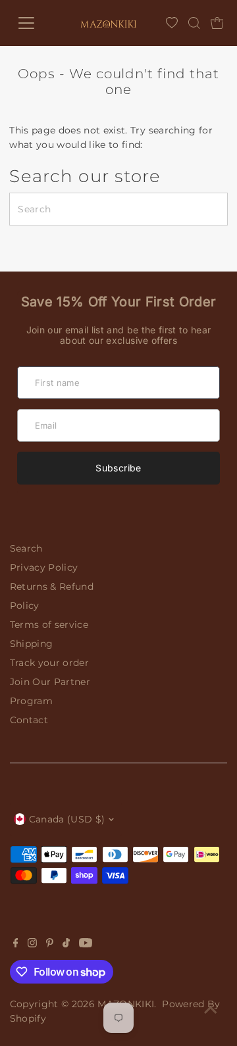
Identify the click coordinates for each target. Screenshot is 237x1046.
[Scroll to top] (211, 1010)
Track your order (49, 662)
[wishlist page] (171, 23)
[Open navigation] (32, 23)
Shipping (31, 643)
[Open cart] (217, 23)
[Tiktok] (66, 944)
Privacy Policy (44, 567)
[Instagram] (32, 944)
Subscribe (118, 467)
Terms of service (49, 624)
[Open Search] (194, 23)
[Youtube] (85, 944)
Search (26, 548)
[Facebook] (16, 944)
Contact (29, 720)
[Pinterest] (50, 944)
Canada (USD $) (67, 819)
